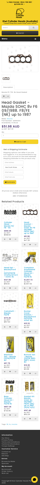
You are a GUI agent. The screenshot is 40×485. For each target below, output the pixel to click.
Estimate (11, 182)
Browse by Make (8, 461)
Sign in (19, 4)
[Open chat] (34, 479)
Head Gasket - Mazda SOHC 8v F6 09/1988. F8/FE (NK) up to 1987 (29, 227)
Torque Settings (8, 446)
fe (10, 424)
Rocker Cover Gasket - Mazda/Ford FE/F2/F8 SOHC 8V (30, 315)
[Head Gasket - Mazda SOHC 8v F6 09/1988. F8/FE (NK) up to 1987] (20, 59)
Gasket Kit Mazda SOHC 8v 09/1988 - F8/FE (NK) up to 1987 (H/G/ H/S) (29, 402)
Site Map (5, 456)
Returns (5, 454)
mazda (14, 424)
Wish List (5, 473)
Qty (3, 132)
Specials (5, 463)
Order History (7, 471)
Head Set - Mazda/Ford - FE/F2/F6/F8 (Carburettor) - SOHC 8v (11, 272)
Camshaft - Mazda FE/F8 (10, 313)
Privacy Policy (7, 440)
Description (8, 87)
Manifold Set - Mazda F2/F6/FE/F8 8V (10, 357)
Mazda (10, 119)
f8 (7, 424)
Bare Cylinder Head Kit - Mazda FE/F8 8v (9, 400)
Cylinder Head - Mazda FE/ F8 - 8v (9, 225)
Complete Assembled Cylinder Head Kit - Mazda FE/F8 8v (29, 272)
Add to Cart (21, 142)
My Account (6, 469)
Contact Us (6, 452)
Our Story (5, 438)
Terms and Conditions (11, 442)
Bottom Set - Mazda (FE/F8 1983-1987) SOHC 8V (30, 358)
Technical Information (11, 444)
